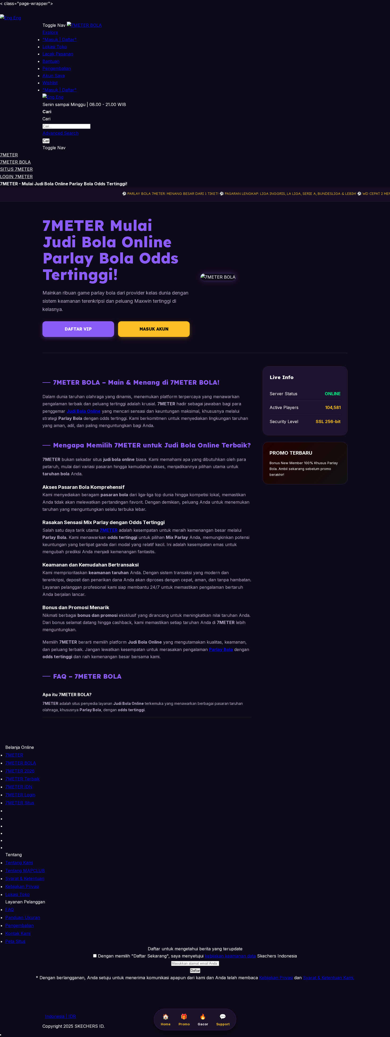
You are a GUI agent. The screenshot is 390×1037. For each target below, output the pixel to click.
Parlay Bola (221, 649)
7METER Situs (19, 802)
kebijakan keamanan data (230, 956)
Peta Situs (15, 941)
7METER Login (20, 794)
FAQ (9, 909)
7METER (9, 154)
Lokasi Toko (54, 46)
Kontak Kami (18, 933)
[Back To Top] (0, 1034)
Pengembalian (56, 68)
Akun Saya (53, 75)
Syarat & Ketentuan (24, 878)
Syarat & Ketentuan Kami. (328, 977)
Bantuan (50, 61)
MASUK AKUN (154, 329)
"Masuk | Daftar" (59, 39)
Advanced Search (60, 133)
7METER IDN (18, 786)
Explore (50, 32)
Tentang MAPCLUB (25, 870)
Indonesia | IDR (60, 1016)
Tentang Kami (19, 862)
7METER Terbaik (22, 778)
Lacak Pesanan (57, 53)
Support (222, 1019)
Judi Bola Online (84, 411)
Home (166, 1019)
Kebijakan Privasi (22, 886)
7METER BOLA (15, 162)
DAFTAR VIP (78, 329)
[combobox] (66, 126)
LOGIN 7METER (16, 176)
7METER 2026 (19, 771)
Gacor (203, 1019)
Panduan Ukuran (22, 917)
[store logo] (84, 25)
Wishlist (50, 82)
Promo (184, 1019)
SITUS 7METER (16, 169)
